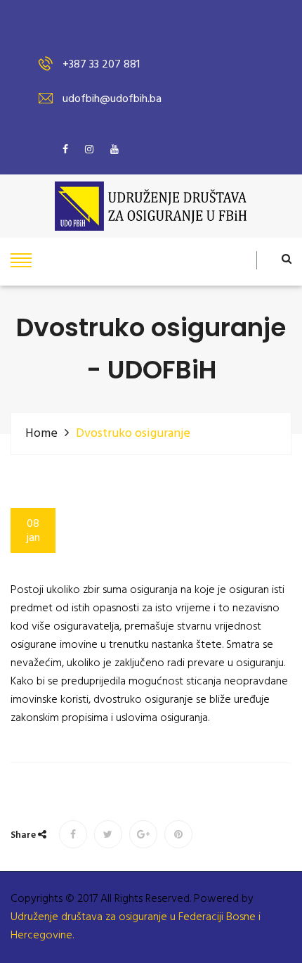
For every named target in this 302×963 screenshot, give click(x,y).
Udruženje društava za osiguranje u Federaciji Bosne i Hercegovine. (136, 926)
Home (41, 433)
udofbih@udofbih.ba (112, 99)
